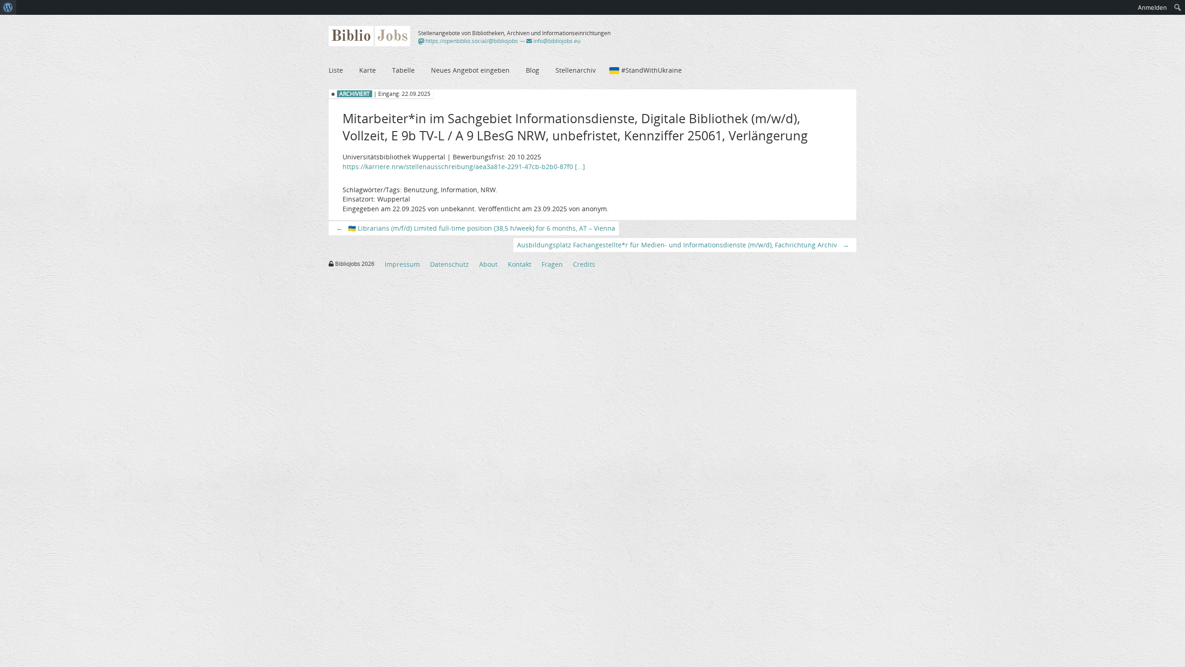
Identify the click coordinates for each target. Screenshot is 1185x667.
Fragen (552, 264)
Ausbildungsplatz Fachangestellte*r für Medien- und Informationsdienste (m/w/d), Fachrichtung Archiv (683, 244)
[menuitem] (8, 7)
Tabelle (403, 70)
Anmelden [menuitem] (1152, 7)
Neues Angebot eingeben (470, 70)
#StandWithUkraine (651, 70)
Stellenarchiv (575, 70)
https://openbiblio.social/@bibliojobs (471, 41)
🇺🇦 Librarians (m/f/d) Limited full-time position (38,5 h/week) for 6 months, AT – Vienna (475, 228)
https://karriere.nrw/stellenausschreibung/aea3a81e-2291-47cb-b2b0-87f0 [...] (464, 166)
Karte (367, 70)
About (488, 264)
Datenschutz (449, 264)
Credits (584, 264)
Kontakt (519, 264)
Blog (532, 70)
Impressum (402, 264)
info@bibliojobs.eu (556, 41)
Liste (336, 70)
